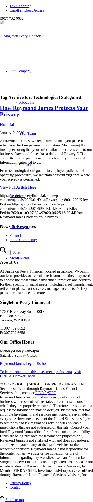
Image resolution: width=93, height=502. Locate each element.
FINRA (41, 393)
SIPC (52, 393)
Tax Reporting (20, 6)
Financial (7, 125)
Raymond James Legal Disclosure (25, 364)
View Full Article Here (18, 187)
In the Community (23, 240)
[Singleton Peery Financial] (21, 36)
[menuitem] (51, 6)
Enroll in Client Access (27, 10)
